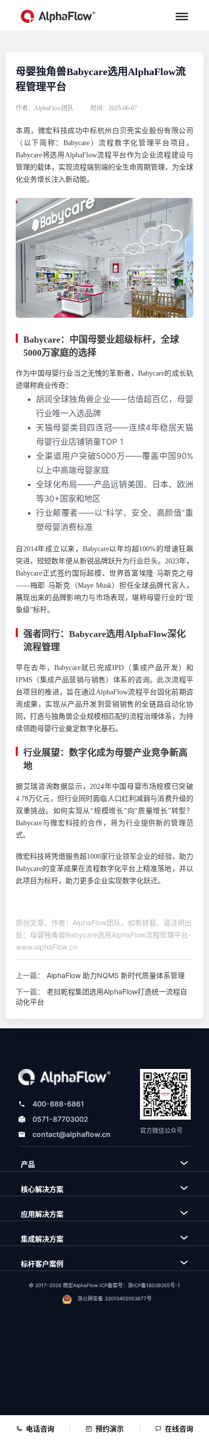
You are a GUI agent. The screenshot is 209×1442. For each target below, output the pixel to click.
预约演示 (109, 1428)
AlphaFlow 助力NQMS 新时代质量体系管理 (116, 975)
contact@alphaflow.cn (71, 1134)
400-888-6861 (58, 1103)
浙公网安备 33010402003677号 (115, 1298)
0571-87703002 (60, 1119)
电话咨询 (40, 1428)
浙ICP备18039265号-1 (154, 1285)
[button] (182, 16)
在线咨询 (179, 1428)
